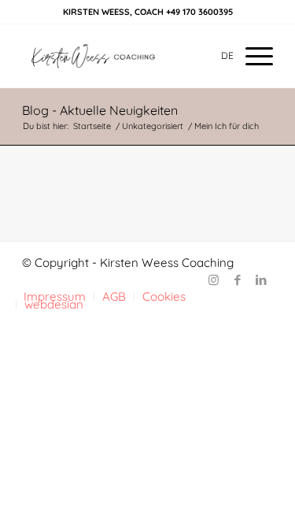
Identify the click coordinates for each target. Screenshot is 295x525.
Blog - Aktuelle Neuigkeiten (100, 110)
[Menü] (251, 55)
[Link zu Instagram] (214, 280)
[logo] (122, 55)
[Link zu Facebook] (237, 280)
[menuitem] (251, 55)
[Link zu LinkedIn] (261, 280)
